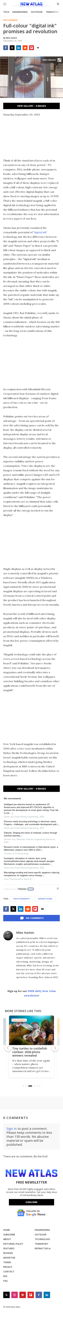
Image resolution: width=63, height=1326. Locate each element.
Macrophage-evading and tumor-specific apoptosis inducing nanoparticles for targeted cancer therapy (31, 874)
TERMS (7, 1262)
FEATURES (8, 1248)
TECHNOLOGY (42, 1239)
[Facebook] (5, 47)
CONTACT (8, 1271)
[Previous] (8, 1048)
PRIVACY (7, 1266)
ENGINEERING (20, 11)
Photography (10, 20)
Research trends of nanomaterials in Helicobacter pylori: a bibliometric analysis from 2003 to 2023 (31, 848)
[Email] (38, 47)
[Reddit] (25, 47)
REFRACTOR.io (43, 1248)
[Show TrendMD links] (58, 888)
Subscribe (31, 1202)
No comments (35, 918)
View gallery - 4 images (31, 105)
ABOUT (7, 1239)
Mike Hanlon (25, 933)
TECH (6, 11)
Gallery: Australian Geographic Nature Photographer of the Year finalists (30, 1054)
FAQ (5, 1280)
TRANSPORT (52, 11)
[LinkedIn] (18, 47)
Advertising (45, 899)
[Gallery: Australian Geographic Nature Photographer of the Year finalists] (31, 1030)
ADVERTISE (9, 1257)
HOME (6, 1229)
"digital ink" (40, 232)
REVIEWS (8, 1253)
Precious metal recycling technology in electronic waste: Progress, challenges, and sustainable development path (30, 823)
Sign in (11, 1128)
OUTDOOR (36, 11)
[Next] (55, 1048)
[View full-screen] (59, 60)
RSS (5, 1276)
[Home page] (31, 5)
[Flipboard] (31, 47)
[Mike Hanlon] (8, 935)
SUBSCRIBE (9, 1234)
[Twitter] (12, 47)
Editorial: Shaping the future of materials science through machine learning (30, 834)
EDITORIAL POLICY (13, 1243)
